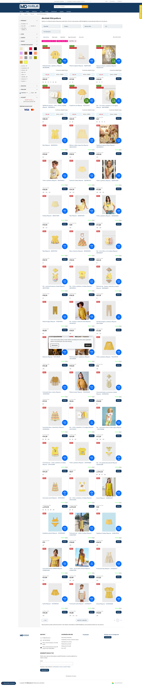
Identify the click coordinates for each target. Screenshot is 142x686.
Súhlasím (87, 345)
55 (70, 122)
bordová (24, 66)
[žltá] (25, 62)
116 (97, 157)
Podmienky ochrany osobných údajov (76, 1)
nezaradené (25, 68)
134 (103, 439)
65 (45, 82)
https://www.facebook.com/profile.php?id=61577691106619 (50, 647)
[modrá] (30, 53)
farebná (23, 81)
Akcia (23, 26)
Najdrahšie (62, 37)
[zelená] (35, 57)
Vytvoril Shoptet (118, 683)
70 (48, 82)
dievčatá (24, 92)
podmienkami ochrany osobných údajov (62, 667)
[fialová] (21, 53)
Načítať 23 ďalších (82, 620)
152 (46, 228)
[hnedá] (25, 53)
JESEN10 (59, 74)
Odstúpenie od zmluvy (66, 642)
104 (70, 333)
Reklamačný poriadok (66, 644)
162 (100, 192)
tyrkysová (24, 79)
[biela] (25, 48)
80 (53, 82)
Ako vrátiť (63, 648)
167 (103, 192)
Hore (45, 620)
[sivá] (25, 57)
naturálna (24, 77)
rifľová (23, 74)
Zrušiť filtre (28, 100)
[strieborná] (30, 57)
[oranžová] (35, 53)
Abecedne (81, 37)
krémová (24, 70)
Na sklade (24, 24)
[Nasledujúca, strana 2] (117, 620)
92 (43, 157)
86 (55, 82)
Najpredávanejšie (72, 37)
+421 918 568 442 (46, 640)
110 (70, 157)
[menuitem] (21, 11)
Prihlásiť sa (44, 670)
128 (43, 192)
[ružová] (21, 57)
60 (43, 82)
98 (45, 439)
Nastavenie (55, 345)
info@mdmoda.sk (46, 638)
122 (49, 192)
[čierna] (35, 48)
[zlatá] (21, 62)
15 (70, 82)
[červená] (30, 48)
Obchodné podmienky (59, 1)
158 (97, 192)
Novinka (33, 26)
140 (70, 192)
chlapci (33, 92)
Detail (64, 78)
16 (72, 82)
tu (71, 341)
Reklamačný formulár (66, 646)
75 (50, 82)
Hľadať (85, 6)
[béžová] (21, 48)
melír (23, 72)
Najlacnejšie (54, 37)
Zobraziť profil (108, 637)
